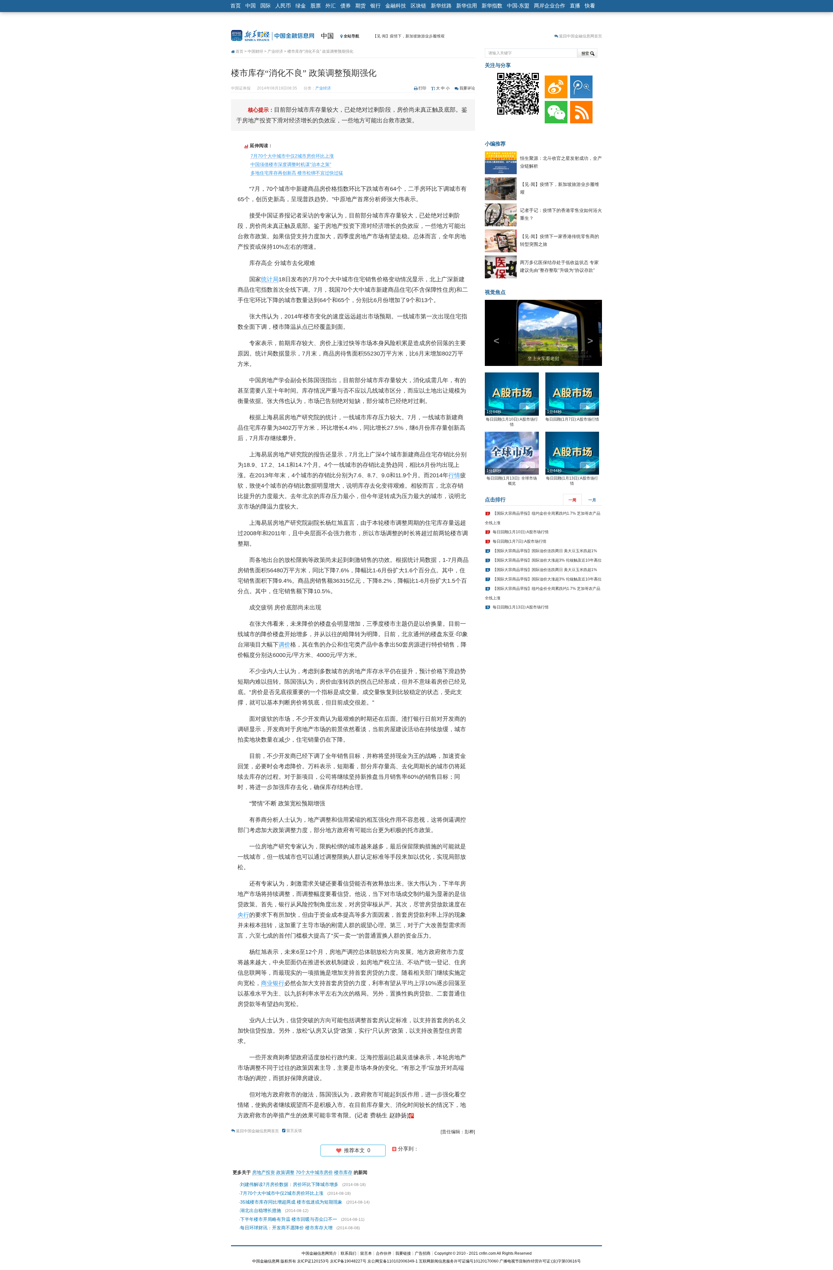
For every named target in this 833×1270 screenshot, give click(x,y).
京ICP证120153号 (313, 1261)
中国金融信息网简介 (319, 1253)
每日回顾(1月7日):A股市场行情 (572, 419)
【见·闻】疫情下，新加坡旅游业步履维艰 (408, 36)
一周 (572, 500)
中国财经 (255, 51)
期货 (360, 5)
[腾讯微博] (580, 85)
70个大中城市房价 (314, 1172)
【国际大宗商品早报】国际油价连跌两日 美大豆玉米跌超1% (545, 551)
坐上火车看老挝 (543, 358)
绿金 (300, 5)
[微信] (554, 110)
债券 (345, 5)
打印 (422, 88)
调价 (284, 644)
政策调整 (285, 1172)
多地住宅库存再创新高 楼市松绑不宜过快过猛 (297, 172)
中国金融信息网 (266, 1261)
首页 (235, 5)
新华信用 (466, 5)
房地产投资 (263, 1172)
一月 (592, 500)
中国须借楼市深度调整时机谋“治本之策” (291, 164)
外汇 (330, 5)
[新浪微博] (554, 85)
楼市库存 (343, 1172)
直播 (575, 5)
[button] (493, 333)
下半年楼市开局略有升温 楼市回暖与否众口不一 (288, 1219)
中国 (250, 5)
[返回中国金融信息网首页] (411, 1115)
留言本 (366, 1253)
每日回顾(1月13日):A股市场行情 (521, 607)
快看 (590, 5)
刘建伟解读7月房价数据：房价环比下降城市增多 (289, 1184)
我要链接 (403, 1253)
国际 (265, 5)
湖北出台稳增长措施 (260, 1210)
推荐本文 (355, 1150)
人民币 (283, 5)
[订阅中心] (580, 110)
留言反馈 (294, 1130)
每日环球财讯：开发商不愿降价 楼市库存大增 (286, 1227)
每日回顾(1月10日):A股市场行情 (521, 532)
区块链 (418, 5)
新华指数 (492, 5)
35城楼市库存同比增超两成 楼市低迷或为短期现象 (291, 1202)
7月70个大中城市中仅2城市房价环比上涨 (292, 156)
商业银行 (272, 983)
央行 (243, 915)
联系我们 (348, 1253)
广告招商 (422, 1253)
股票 (315, 5)
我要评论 (467, 88)
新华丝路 (441, 5)
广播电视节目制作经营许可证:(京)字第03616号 (540, 1261)
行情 (454, 475)
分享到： (408, 1148)
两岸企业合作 (549, 5)
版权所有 (288, 1261)
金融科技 (395, 5)
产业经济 (275, 51)
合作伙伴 (383, 1253)
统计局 (270, 279)
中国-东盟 (518, 5)
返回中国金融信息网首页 (580, 36)
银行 (375, 5)
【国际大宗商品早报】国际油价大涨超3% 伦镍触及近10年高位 (547, 560)
